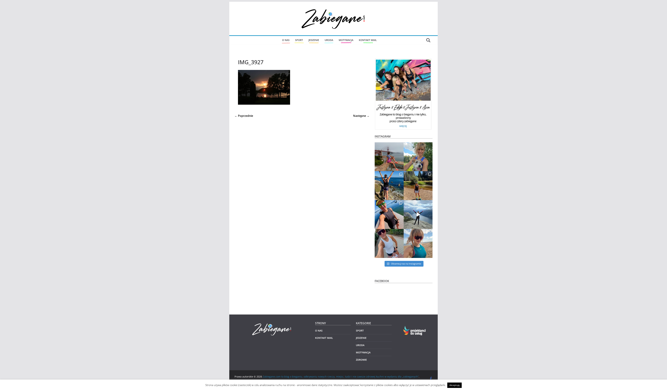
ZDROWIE (361, 359)
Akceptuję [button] (454, 385)
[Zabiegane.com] (272, 323)
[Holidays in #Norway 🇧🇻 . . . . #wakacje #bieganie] (418, 214)
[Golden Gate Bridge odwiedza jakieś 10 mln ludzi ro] (389, 156)
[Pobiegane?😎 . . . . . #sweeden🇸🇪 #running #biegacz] (418, 243)
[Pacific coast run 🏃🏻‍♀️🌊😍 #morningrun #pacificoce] (389, 185)
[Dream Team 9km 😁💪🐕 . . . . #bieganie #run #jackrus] (418, 156)
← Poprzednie (243, 116)
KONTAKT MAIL (368, 40)
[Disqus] (301, 161)
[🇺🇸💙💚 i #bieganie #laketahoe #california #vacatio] (389, 214)
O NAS (286, 40)
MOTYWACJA (346, 40)
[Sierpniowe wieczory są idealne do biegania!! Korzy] (389, 243)
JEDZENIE (313, 40)
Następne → (361, 116)
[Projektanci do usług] (414, 328)
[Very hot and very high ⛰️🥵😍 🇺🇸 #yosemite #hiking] (418, 185)
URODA (329, 40)
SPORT (299, 40)
